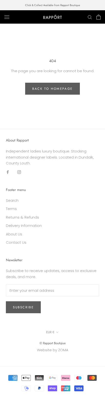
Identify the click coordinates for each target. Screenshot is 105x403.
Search (12, 200)
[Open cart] (98, 17)
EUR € (50, 332)
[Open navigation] (6, 17)
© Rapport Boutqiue (53, 343)
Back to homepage (52, 88)
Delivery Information (24, 225)
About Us (14, 234)
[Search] (90, 17)
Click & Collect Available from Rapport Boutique (52, 5)
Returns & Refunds (22, 217)
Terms (11, 208)
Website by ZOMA (52, 350)
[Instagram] (19, 172)
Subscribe (23, 307)
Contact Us (16, 242)
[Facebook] (8, 172)
